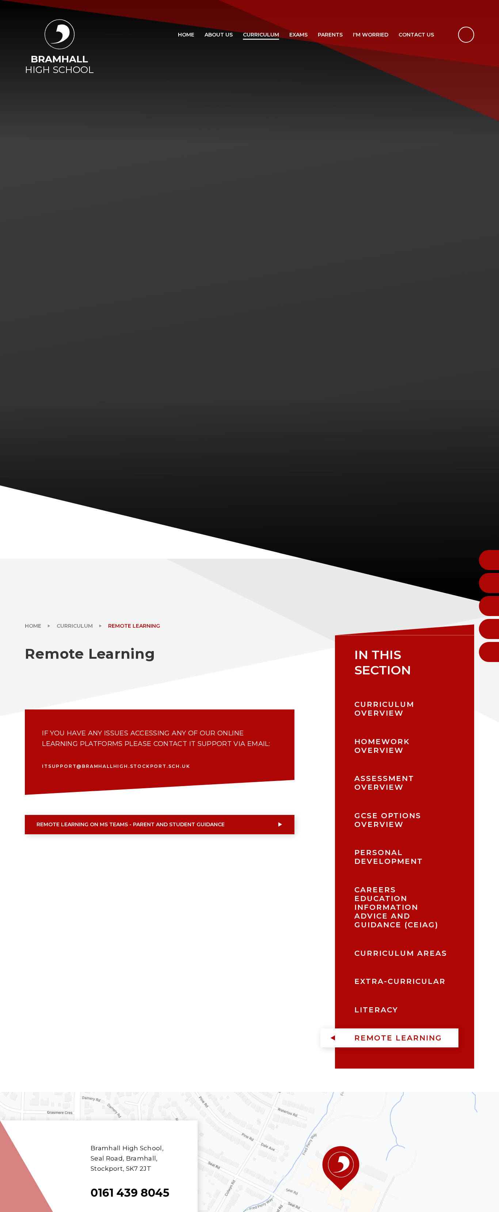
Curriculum (75, 626)
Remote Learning (134, 626)
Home (33, 626)
